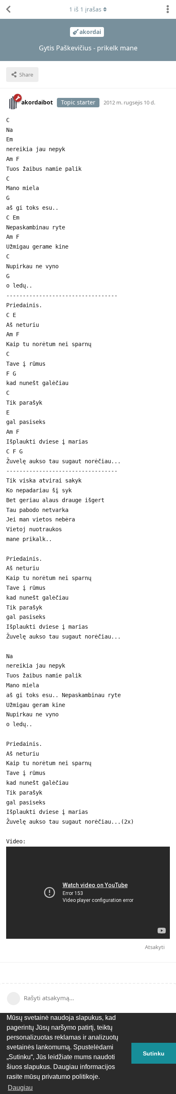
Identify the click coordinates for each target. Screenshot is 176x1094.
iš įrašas (85, 9)
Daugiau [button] (20, 1087)
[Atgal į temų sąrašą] (8, 9)
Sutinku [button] (154, 1053)
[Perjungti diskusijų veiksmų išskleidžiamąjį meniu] (168, 9)
